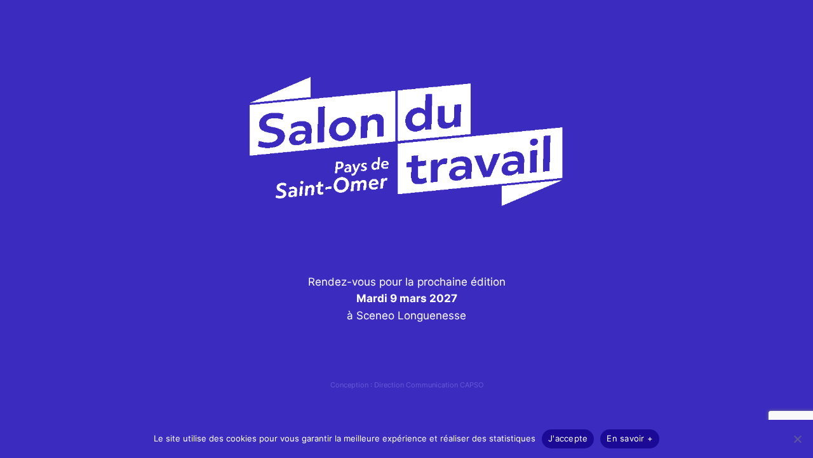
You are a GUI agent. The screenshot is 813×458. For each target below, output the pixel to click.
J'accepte (568, 438)
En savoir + (630, 438)
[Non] (797, 439)
